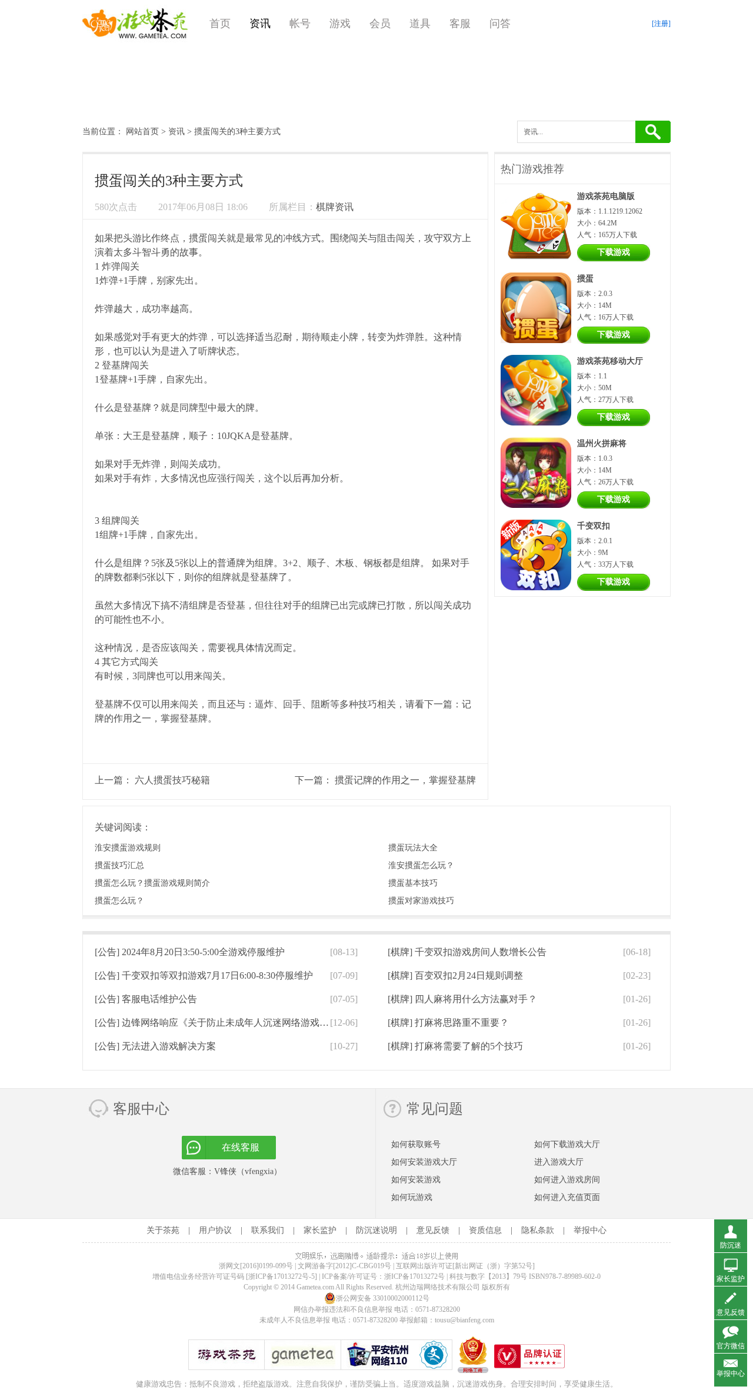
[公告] (190, 952)
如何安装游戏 (416, 1179)
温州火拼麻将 (602, 443)
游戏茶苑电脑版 (606, 196)
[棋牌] (467, 952)
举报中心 (590, 1230)
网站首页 (142, 131)
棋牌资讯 (335, 207)
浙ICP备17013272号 (414, 1276)
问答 (500, 23)
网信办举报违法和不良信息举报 (343, 1309)
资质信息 (485, 1230)
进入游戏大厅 (559, 1162)
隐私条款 (537, 1230)
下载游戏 (613, 252)
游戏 (340, 23)
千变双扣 (593, 525)
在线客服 (240, 1147)
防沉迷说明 (376, 1230)
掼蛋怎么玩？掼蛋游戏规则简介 (152, 883)
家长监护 (320, 1230)
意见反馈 (433, 1230)
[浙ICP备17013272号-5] (281, 1276)
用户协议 (215, 1230)
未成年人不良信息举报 (295, 1320)
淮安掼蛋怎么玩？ (421, 865)
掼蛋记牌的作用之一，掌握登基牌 (405, 780)
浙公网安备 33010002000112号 (382, 1298)
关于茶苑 (162, 1230)
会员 (380, 23)
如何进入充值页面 (567, 1197)
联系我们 (267, 1230)
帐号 (300, 23)
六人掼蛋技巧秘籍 (172, 780)
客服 (460, 23)
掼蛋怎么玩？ (119, 900)
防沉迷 (730, 1245)
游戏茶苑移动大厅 (610, 361)
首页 (220, 23)
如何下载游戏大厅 (567, 1144)
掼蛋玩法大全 (413, 847)
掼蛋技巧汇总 (119, 865)
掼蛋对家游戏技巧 (421, 900)
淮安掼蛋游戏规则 (128, 847)
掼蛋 (198, 238)
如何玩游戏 (411, 1197)
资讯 (260, 23)
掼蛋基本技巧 (413, 883)
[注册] (661, 23)
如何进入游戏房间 (567, 1179)
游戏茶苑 (135, 23)
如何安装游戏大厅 (424, 1162)
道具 (420, 23)
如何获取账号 (416, 1144)
